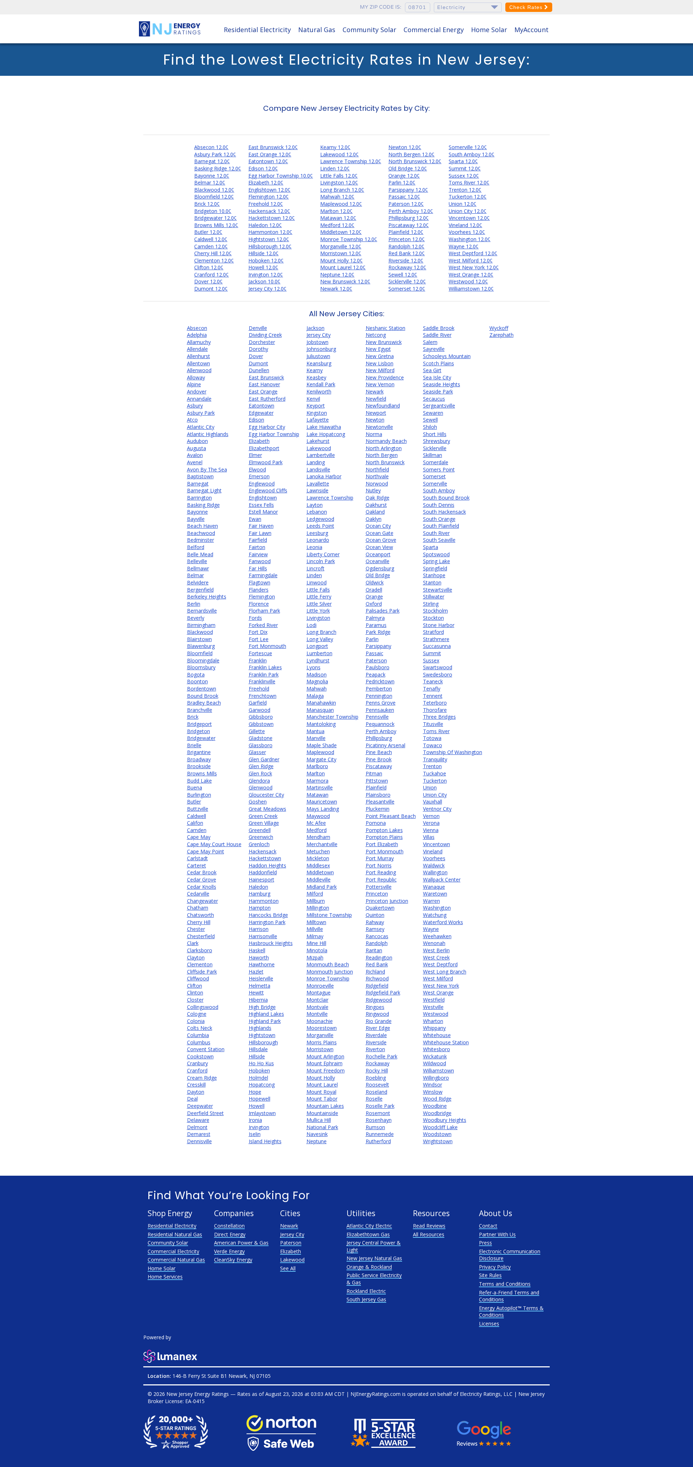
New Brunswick (384, 342)
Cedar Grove (201, 879)
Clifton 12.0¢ (208, 267)
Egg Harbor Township (274, 434)
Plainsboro (378, 794)
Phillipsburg (379, 738)
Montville (317, 1013)
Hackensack (262, 851)
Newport (376, 412)
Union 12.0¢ (462, 203)
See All (288, 1268)
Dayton (195, 1091)
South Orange (439, 518)
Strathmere (436, 639)
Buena (194, 787)
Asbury (195, 405)
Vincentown (436, 844)
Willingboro (436, 1077)
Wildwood (434, 1063)
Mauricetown (321, 801)
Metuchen (318, 851)
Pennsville (377, 716)
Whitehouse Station (446, 1042)
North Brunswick (385, 462)
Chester (196, 929)
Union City (435, 794)
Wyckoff (498, 328)
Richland (375, 971)
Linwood (316, 582)
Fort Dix (258, 631)
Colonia (196, 1021)
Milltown (316, 922)
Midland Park (321, 886)
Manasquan (320, 709)
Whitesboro (436, 1049)
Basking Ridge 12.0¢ (217, 168)
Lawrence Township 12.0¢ (350, 161)
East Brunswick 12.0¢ (273, 147)
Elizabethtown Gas (368, 1234)
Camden (196, 830)
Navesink (317, 1134)
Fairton (257, 547)
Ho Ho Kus (261, 1063)
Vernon (431, 816)
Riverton (375, 1049)
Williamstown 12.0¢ (471, 288)
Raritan (374, 950)
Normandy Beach (386, 441)
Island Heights (265, 1141)
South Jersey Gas (366, 1299)
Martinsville (319, 787)
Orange (374, 596)
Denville (258, 328)
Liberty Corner (323, 554)
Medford (316, 830)
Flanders (259, 589)
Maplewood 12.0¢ (341, 203)
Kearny (314, 370)
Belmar (195, 575)
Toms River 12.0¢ (469, 182)
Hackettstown (265, 858)
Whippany (434, 1027)
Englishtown (263, 497)
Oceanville (377, 561)
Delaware (198, 1119)
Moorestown (321, 1027)
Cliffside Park (202, 971)
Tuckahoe (434, 773)
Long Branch (321, 631)
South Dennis (438, 504)
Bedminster (200, 539)
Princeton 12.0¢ (406, 239)
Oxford (374, 603)
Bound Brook (202, 695)
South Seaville (439, 539)
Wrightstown (438, 1141)
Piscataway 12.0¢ (408, 225)
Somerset (434, 476)
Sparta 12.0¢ (463, 161)
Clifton (194, 985)
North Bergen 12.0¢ (411, 154)
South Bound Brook (446, 497)
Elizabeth (259, 441)
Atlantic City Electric (369, 1225)
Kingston (316, 412)
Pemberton (379, 688)
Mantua (315, 731)
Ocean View (379, 547)
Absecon (197, 328)
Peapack (375, 674)
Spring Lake (436, 561)
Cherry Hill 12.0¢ (213, 253)
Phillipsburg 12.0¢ (408, 217)
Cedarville (198, 893)
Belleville (197, 561)
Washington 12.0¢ (470, 239)
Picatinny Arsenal (385, 745)
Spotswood (436, 554)
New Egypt (378, 348)
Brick (193, 716)
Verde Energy (229, 1251)
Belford (195, 547)
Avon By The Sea (207, 469)
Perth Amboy (381, 731)
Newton (375, 419)
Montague (318, 992)
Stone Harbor (438, 625)
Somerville (435, 483)
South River (436, 533)
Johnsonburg (321, 348)
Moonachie (319, 1021)
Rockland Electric (366, 1291)
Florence (259, 603)
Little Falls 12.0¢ (339, 175)
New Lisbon (379, 363)
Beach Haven (202, 525)
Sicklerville (434, 448)
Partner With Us (497, 1234)
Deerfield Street (205, 1113)
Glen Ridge (261, 766)
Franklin (258, 660)
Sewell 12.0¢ (402, 274)
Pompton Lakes (384, 830)
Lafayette (317, 419)
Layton (314, 504)
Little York (318, 610)
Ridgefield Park (383, 992)
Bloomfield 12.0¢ (214, 196)
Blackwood (200, 631)
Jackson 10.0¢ (264, 281)
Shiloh (430, 426)
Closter (195, 999)
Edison (256, 419)
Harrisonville (263, 936)
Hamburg (259, 893)
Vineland (433, 851)
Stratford (433, 631)
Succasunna (437, 646)
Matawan (317, 794)
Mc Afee (316, 822)
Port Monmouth (385, 851)
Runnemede (380, 1134)
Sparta (430, 547)
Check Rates (526, 7)
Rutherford (378, 1141)
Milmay (314, 936)
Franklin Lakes (265, 667)
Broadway (199, 759)
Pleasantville (380, 801)
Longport (317, 646)
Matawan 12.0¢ (338, 217)
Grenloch (259, 844)
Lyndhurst (318, 660)
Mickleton (317, 858)
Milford (314, 893)
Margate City (321, 759)
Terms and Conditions (505, 1283)
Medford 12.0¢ (337, 225)
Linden (314, 575)
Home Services (165, 1276)
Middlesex (318, 865)
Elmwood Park (266, 462)
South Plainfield (441, 525)
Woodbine (435, 1105)
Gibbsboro (261, 716)
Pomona (376, 822)
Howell (257, 1105)
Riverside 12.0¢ (405, 260)
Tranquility (435, 759)
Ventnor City (437, 808)
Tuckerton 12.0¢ (468, 196)
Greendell (260, 830)
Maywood (318, 816)
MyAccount (531, 29)
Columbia (198, 1035)
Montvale (317, 1007)
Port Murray (380, 858)
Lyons (313, 667)
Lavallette (317, 483)
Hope (255, 1091)
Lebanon (316, 511)
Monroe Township (327, 978)
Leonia (314, 547)
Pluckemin (377, 808)
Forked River (263, 625)
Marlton (315, 773)
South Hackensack (444, 511)
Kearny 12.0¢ (335, 147)
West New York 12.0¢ (474, 267)
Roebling (376, 1077)
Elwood (257, 469)
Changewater (202, 900)
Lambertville (320, 455)
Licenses (489, 1323)
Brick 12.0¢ (207, 203)
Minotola (316, 950)
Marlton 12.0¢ (336, 211)
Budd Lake (199, 780)
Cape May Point (205, 851)
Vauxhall (432, 801)
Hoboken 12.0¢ (266, 260)
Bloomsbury (201, 667)
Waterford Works (443, 922)
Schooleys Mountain (447, 356)
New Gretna (380, 356)
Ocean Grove (381, 539)
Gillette (257, 731)
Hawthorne (262, 964)
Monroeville (320, 985)
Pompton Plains (384, 836)
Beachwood (201, 533)
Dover (256, 356)
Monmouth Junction (329, 971)
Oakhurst (376, 504)
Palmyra (375, 617)
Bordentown (201, 688)
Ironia (255, 1119)
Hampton (260, 907)
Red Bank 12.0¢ (406, 253)
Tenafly (431, 688)
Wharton (433, 1021)
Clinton (195, 992)
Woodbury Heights (444, 1119)
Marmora (317, 780)
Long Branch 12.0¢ (342, 189)
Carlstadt (197, 858)
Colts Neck (199, 1027)
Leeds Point (320, 525)
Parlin (372, 639)
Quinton (375, 914)
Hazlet (256, 971)
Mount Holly (320, 1077)
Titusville (433, 724)
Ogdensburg (380, 568)
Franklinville (262, 681)
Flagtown (259, 582)
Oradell (374, 589)
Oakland (375, 511)
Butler (194, 801)
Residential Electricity (257, 29)
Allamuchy (199, 342)
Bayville (196, 518)
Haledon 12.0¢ (265, 225)
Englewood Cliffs (268, 490)
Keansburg (318, 363)
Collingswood (202, 1007)
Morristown (320, 1049)
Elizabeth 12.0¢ (265, 182)
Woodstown (437, 1134)
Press (485, 1242)
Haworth (259, 957)
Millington (317, 907)
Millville (314, 929)
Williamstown (438, 1070)
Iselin (255, 1134)
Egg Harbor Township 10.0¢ (280, 175)
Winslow (433, 1091)
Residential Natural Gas (175, 1234)
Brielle (194, 745)
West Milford (438, 978)
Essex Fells (261, 504)
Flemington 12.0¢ (268, 196)
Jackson (315, 328)
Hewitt (256, 992)
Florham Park (264, 610)
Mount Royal (321, 1091)
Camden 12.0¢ (211, 246)
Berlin (193, 603)
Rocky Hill (377, 1070)
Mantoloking (321, 724)
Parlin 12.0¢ (401, 182)
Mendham (318, 836)
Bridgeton (198, 731)
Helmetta (259, 985)
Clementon (200, 964)
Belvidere (198, 582)
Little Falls (318, 589)
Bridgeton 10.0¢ (212, 211)
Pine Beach (379, 752)
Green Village (264, 822)
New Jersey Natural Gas (374, 1258)
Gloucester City (266, 794)
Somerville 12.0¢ (468, 147)
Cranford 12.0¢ (211, 274)
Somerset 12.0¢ (406, 288)
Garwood (259, 709)
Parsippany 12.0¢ (408, 189)
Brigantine (199, 752)
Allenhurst (198, 356)
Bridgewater (201, 738)
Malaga (315, 695)
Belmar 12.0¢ (209, 182)
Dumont (258, 363)
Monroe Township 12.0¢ (348, 239)
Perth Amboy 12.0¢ (410, 211)
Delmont (197, 1127)
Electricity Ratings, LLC (486, 1393)
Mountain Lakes (325, 1105)
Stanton (432, 582)
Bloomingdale (203, 660)
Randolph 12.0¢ (406, 246)
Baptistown (200, 476)
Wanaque (434, 886)
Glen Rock (260, 773)
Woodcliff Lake (440, 1127)
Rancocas (377, 936)
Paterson (376, 660)
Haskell (257, 950)
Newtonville (379, 426)
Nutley (373, 490)
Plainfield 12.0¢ (405, 231)
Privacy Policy (495, 1266)
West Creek (436, 957)
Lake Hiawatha (323, 426)
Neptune (316, 1141)
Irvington (259, 1127)
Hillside (257, 1056)
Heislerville (261, 978)
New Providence (385, 377)
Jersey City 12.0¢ (267, 288)
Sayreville (434, 348)
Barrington (199, 497)
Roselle (374, 1098)
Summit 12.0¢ (465, 168)
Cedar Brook (202, 872)
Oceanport (378, 554)
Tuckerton (435, 780)
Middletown (320, 872)
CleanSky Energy (233, 1259)
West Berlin (436, 950)
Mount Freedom (325, 1070)
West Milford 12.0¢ (471, 260)
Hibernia (258, 999)
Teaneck (433, 681)
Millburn (315, 900)
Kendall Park (320, 384)
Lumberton (319, 653)
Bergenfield (200, 589)
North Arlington (384, 448)
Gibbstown (261, 724)
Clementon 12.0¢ (214, 260)
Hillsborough (263, 1042)
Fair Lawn (260, 533)
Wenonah (434, 943)
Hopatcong (262, 1084)
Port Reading (381, 872)
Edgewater (261, 412)
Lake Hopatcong (325, 434)
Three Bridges (439, 716)
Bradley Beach (204, 702)
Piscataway (379, 766)
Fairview (258, 554)
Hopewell (259, 1098)
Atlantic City (200, 426)
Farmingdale (263, 575)
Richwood (377, 978)
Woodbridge (437, 1113)
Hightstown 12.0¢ (268, 239)
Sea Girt (432, 370)
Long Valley (319, 639)
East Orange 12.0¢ (269, 154)
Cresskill (196, 1084)
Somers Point (439, 469)
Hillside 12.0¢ (263, 253)
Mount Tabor (321, 1098)
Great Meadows (267, 808)
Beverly (195, 617)
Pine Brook (379, 759)
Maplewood (320, 752)
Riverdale (376, 1035)
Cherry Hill (198, 922)
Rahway (375, 922)
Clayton (196, 957)
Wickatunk (435, 1056)
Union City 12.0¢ (468, 211)
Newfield (376, 398)
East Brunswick (266, 377)
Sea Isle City (437, 377)
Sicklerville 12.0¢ (407, 281)
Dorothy (258, 348)
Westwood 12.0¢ (468, 281)
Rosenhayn (379, 1119)
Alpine (194, 384)
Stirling (431, 603)
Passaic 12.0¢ (404, 196)
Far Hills (258, 568)
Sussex (431, 660)
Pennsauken (380, 709)
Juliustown (318, 356)
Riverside (376, 1042)
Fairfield (258, 539)
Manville (316, 738)
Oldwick (375, 582)
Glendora (259, 780)
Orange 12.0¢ (404, 175)
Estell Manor (263, 511)
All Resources (428, 1234)
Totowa (432, 738)
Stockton (433, 617)
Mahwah (316, 688)
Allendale (197, 348)
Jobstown (317, 342)
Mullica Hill (318, 1119)
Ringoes (375, 1007)
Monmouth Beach (327, 964)
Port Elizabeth (382, 844)
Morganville (320, 1035)
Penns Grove (381, 702)
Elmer (255, 455)
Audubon (197, 441)
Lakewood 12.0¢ (339, 154)
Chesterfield (201, 936)
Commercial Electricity (173, 1251)
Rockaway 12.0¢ (407, 267)
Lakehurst (318, 441)
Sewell (430, 419)
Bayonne (197, 511)
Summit (432, 653)
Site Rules (490, 1275)
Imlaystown (262, 1113)
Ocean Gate (379, 533)
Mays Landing (322, 808)
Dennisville (199, 1141)
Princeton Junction (387, 900)
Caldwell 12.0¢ (210, 239)
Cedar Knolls (201, 886)
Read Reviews (429, 1225)
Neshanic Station (385, 328)
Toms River (436, 731)
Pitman (374, 773)
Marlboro (317, 766)
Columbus (198, 1042)
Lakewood (318, 448)
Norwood (377, 483)
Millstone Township (329, 914)
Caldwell (196, 816)
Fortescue (260, 653)
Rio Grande (379, 1021)
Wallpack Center (442, 879)
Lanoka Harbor (323, 476)
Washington (437, 907)
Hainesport (261, 879)
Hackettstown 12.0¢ (271, 217)
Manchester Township (332, 716)
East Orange (263, 391)
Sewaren (433, 412)
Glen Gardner (264, 759)
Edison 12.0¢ (263, 168)
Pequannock (380, 724)
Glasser (257, 752)
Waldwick (434, 865)
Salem (430, 342)
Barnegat (198, 483)
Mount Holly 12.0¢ (341, 260)
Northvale (377, 476)
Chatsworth (200, 914)
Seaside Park (438, 391)
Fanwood (260, 561)
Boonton (197, 681)
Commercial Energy (434, 29)
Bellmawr (198, 568)
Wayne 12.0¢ (464, 246)
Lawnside (317, 490)
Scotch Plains (438, 363)
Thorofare (435, 709)
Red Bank (377, 964)
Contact (488, 1225)
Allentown (198, 363)
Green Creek (263, 816)
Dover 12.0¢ (208, 281)
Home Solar (489, 29)
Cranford (197, 1070)
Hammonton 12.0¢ (270, 231)
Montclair (317, 999)
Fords (255, 617)
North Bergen (382, 455)
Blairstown (199, 639)
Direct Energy (229, 1234)
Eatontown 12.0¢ (268, 161)
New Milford (380, 370)
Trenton (432, 766)
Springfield (435, 568)
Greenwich (261, 836)
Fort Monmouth (267, 646)
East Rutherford (267, 398)
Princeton (377, 893)
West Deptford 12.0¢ (473, 253)
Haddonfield (263, 872)
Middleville (318, 879)
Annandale (199, 398)
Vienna (431, 830)
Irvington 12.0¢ (265, 274)
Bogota (196, 674)
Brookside (199, 766)
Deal (192, 1098)
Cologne (196, 1013)
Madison (316, 674)
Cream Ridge (202, 1077)
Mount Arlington (325, 1056)
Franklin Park (264, 674)
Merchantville (321, 844)
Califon (195, 822)
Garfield (258, 702)
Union (430, 787)
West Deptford (440, 964)
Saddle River (437, 334)
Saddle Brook (438, 328)
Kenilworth (318, 391)
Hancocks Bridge (268, 914)
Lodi (311, 625)
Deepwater (200, 1105)
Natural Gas (316, 29)
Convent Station (206, 1049)
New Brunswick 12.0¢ (345, 281)
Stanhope (434, 575)
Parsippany (378, 646)
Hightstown (262, 1035)
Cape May (198, 836)
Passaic (374, 653)
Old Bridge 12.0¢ (407, 168)
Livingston (318, 617)
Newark (375, 391)
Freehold (259, 688)
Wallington (435, 872)
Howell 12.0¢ (263, 267)
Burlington (199, 794)
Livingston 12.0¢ (339, 182)
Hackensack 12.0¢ (269, 211)
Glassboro (261, 745)
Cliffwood (198, 978)
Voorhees (434, 858)
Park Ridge (378, 631)
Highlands (260, 1027)
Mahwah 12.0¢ (337, 196)
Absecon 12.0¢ (211, 147)
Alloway (196, 377)
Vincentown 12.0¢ (469, 217)
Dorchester (262, 342)
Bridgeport (199, 724)
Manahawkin (321, 702)
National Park (322, 1127)
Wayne (431, 929)
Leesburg (317, 533)
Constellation (229, 1225)
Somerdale (435, 462)
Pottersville (379, 886)
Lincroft (315, 568)
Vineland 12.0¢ (465, 225)
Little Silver (319, 603)
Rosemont (378, 1113)
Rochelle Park (381, 1056)
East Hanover (264, 384)
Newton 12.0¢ (404, 147)
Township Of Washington (452, 752)
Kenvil (313, 398)
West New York (441, 985)
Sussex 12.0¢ (464, 175)
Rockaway (377, 1063)
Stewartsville (437, 589)
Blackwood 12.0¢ (214, 189)
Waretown (435, 893)
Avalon (195, 455)
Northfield (377, 469)
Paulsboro (377, 667)
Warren (431, 900)
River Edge (378, 1027)
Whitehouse (437, 1035)
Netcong (376, 334)
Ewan (255, 518)
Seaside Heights (441, 384)
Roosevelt (377, 1084)
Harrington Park (267, 922)
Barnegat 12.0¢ (212, 161)
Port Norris (379, 865)
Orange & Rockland (369, 1266)
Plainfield (376, 787)
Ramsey (375, 929)
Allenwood (199, 370)
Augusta (196, 448)
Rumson (375, 1127)
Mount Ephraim (324, 1063)
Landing (315, 462)
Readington (379, 957)
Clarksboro (199, 950)
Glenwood (261, 787)
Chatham (197, 907)
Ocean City (378, 525)
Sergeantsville (439, 405)
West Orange (438, 992)
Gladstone (261, 738)
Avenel (194, 462)
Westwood (435, 1013)
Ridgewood (379, 999)
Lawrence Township (329, 497)
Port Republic (381, 879)
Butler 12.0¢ (208, 231)
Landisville (318, 469)
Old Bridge (378, 575)
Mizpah (314, 957)
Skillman (432, 455)
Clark (193, 943)
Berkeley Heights (206, 596)
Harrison (259, 929)
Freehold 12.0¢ (265, 203)
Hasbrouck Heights (271, 943)
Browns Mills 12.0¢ (216, 225)
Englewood (262, 483)
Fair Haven (261, 525)
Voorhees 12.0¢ (467, 231)
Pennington (379, 695)
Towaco (432, 745)
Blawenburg (201, 646)
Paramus (376, 625)
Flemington (262, 596)
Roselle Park (380, 1105)
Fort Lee (259, 639)
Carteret (196, 865)
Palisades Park (383, 610)
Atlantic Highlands (207, 434)
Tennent (433, 695)
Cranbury (197, 1063)
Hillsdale (258, 1049)
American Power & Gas (241, 1242)
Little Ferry (318, 596)
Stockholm (435, 610)
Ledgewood (320, 518)
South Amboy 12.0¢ (471, 154)
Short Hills (434, 434)
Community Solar (369, 29)
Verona (431, 822)
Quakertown (380, 907)
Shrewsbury (436, 441)
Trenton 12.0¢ (465, 189)
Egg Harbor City (267, 426)
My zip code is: (380, 7)
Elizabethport (264, 448)
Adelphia (197, 334)
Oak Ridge (377, 497)
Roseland (376, 1091)
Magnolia (317, 681)
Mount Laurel (322, 1084)
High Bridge (262, 1007)
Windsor (432, 1084)
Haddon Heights (267, 865)
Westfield (434, 999)
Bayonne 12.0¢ (211, 175)
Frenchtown (262, 695)
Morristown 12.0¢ (340, 253)
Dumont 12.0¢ (211, 288)
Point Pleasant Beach (391, 816)
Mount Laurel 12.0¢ (343, 267)
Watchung (434, 914)
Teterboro (435, 702)
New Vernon (380, 384)
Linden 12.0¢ (335, 168)
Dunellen (259, 370)
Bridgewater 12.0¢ (215, 217)
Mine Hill (316, 943)
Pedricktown (380, 681)
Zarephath (501, 334)
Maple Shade (321, 745)
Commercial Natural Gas (176, 1259)
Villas (429, 836)
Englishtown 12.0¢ (269, 189)
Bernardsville (202, 610)
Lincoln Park (320, 561)
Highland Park (265, 1021)
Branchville (199, 709)
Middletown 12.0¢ (341, 231)
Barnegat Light (204, 490)
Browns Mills (202, 773)
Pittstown (377, 780)
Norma (374, 434)
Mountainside (322, 1113)
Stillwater (433, 596)
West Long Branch (444, 971)
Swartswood (437, 667)
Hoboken (259, 1070)
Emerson (259, 476)
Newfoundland (383, 405)
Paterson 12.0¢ (406, 203)
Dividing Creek (265, 334)
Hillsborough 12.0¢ (270, 246)
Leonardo (317, 539)
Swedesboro (437, 674)
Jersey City (318, 334)
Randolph (377, 943)
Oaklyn (374, 518)
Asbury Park (201, 412)
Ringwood (377, 1013)
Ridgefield (377, 985)
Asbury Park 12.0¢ (215, 154)
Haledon (258, 886)
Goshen (258, 801)
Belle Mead (200, 554)
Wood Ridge (437, 1098)
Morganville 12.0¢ (340, 246)
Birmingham (201, 625)
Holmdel (258, 1077)
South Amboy (439, 490)
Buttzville (197, 808)
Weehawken (437, 936)
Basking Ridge (203, 504)
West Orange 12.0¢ (471, 274)
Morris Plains (321, 1042)
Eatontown (261, 405)
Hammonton (264, 900)
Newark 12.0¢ (336, 288)
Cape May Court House (214, 844)
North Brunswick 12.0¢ (414, 161)
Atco (192, 419)
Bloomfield (200, 653)
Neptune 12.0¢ (337, 274)
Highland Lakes (266, 1013)
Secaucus (434, 398)
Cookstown (200, 1056)
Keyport (315, 405)
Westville (433, 1007)
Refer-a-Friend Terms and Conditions (509, 1296)
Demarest (198, 1134)
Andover (196, 391)
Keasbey (316, 377)
